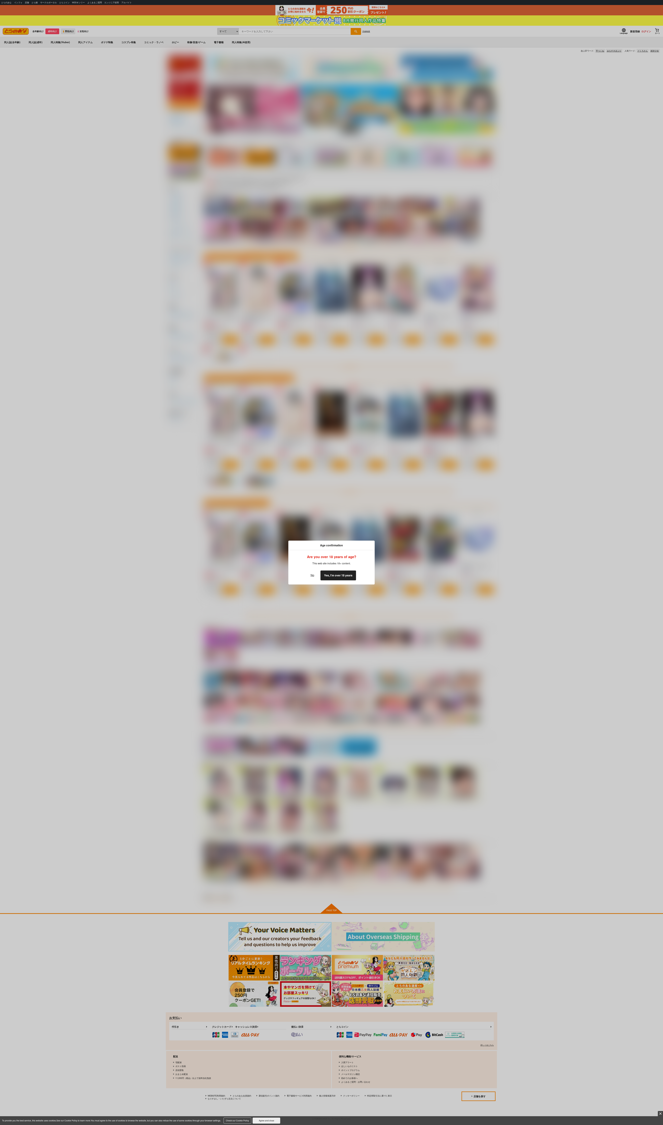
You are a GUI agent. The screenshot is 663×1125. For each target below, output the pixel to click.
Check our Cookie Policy (237, 1120)
